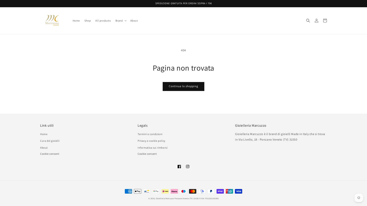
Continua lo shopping (183, 86)
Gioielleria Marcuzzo (165, 198)
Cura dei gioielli (49, 140)
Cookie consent (49, 153)
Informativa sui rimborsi (152, 147)
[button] (120, 21)
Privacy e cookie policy (151, 140)
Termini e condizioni (150, 134)
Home (43, 134)
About (44, 147)
